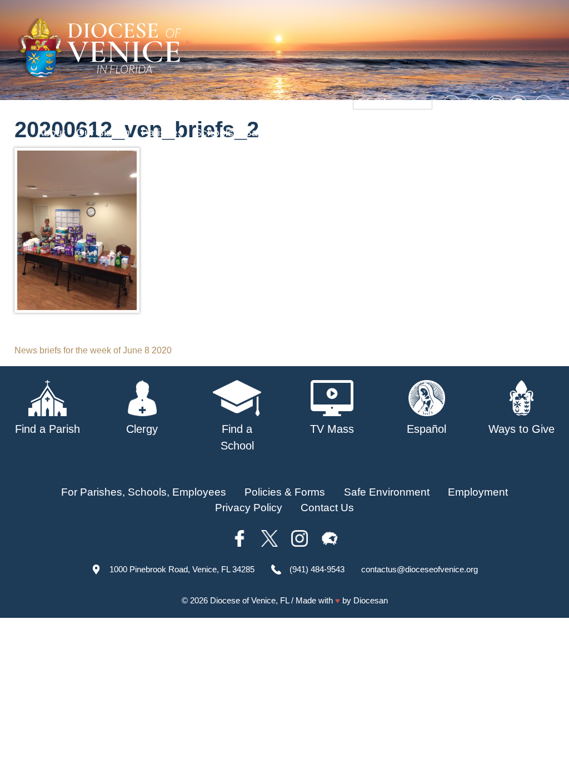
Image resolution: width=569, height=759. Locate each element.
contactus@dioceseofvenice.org (419, 569)
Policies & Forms (284, 492)
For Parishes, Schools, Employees (143, 492)
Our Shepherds (518, 132)
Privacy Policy (248, 507)
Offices (411, 132)
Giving (455, 132)
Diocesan (370, 600)
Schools (213, 132)
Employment (478, 492)
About (51, 132)
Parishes (162, 132)
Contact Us (327, 507)
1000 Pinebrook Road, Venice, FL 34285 (181, 569)
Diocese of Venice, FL (249, 600)
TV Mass (362, 132)
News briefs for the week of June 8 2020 (93, 350)
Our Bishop (103, 132)
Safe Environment (287, 132)
